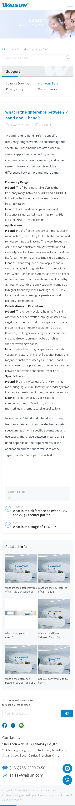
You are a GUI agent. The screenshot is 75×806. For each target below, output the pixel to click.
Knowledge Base (38, 49)
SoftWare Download (18, 83)
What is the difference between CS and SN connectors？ (50, 637)
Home (10, 49)
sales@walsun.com (26, 775)
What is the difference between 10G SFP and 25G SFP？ (20, 682)
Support (21, 49)
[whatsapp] (67, 781)
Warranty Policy (47, 89)
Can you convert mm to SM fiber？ (53, 680)
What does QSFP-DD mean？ (16, 635)
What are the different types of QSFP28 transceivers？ (21, 589)
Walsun (27, 790)
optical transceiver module (47, 795)
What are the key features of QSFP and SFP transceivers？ (52, 591)
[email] (67, 770)
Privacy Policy (14, 89)
